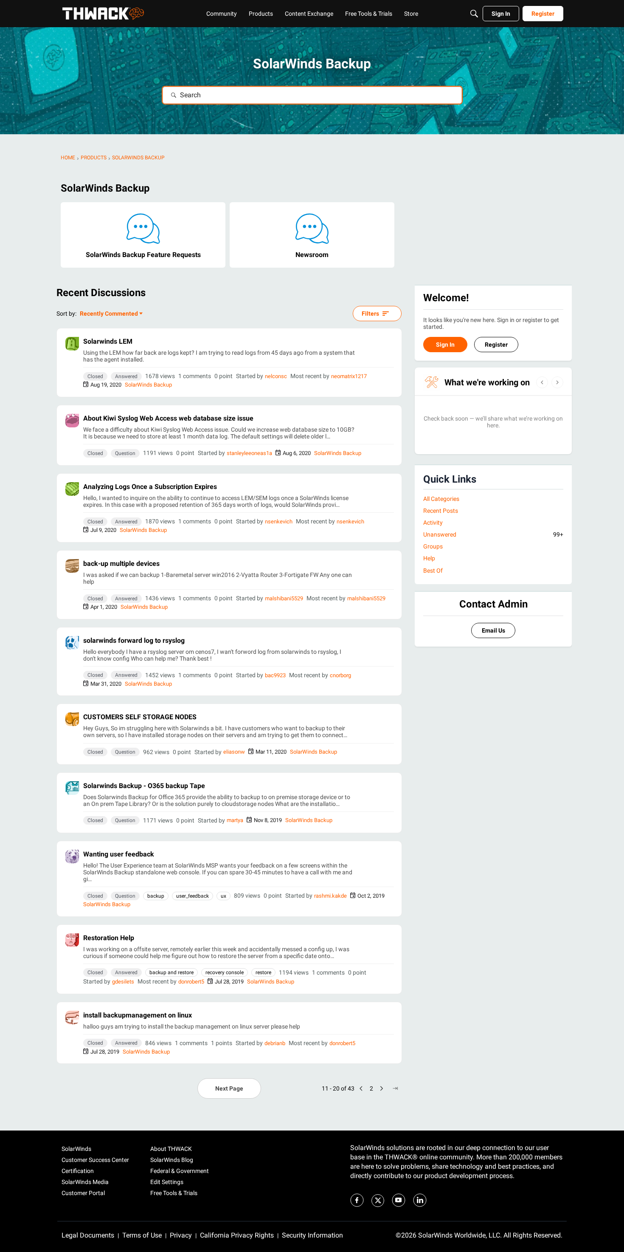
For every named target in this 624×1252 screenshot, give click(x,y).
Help (429, 558)
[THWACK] (103, 13)
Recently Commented (109, 314)
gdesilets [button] (123, 981)
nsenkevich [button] (278, 521)
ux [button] (223, 896)
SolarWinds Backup (148, 385)
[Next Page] (381, 1088)
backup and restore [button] (171, 972)
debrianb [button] (274, 1043)
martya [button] (235, 820)
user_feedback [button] (192, 896)
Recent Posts (440, 510)
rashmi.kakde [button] (330, 896)
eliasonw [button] (234, 752)
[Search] (474, 13)
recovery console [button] (224, 972)
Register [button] (496, 344)
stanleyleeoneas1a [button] (249, 453)
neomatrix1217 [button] (349, 376)
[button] (72, 343)
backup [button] (155, 896)
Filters (370, 313)
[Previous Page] (361, 1088)
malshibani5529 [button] (284, 598)
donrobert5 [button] (191, 981)
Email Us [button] (493, 630)
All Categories (441, 498)
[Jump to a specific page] (395, 1088)
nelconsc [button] (276, 376)
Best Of (433, 570)
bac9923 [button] (275, 675)
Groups (433, 546)
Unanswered (493, 534)
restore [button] (263, 972)
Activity (433, 522)
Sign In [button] (445, 344)
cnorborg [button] (340, 675)
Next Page (229, 1088)
